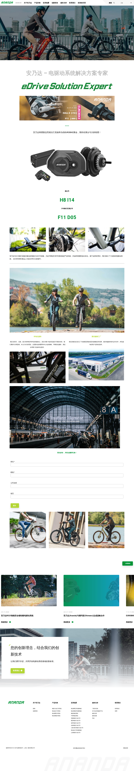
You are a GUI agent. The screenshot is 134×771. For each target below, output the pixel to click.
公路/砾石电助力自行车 (77, 728)
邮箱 (13, 472)
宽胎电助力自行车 (75, 718)
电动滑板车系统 (56, 716)
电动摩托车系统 (56, 713)
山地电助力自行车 (75, 732)
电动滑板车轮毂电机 (76, 711)
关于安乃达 (28, 3)
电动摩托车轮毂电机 (76, 708)
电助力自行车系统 (57, 708)
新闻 (34, 708)
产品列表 (37, 3)
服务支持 (63, 3)
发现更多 (127, 563)
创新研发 (55, 3)
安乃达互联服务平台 (97, 711)
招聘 (116, 711)
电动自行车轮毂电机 (76, 730)
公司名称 (14, 483)
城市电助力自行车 (75, 723)
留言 (12, 493)
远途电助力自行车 (75, 725)
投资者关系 (82, 3)
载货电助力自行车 (75, 720)
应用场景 (46, 3)
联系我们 (72, 3)
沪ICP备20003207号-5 (79, 748)
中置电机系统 (74, 716)
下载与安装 (95, 708)
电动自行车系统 (56, 711)
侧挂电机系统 (74, 713)
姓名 (13, 461)
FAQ (93, 718)
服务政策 (94, 716)
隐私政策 (125, 748)
